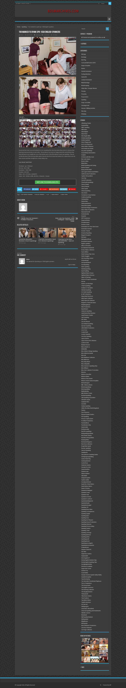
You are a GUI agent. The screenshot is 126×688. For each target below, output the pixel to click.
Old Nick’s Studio (85, 399)
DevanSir (83, 216)
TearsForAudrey (85, 579)
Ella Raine (83, 237)
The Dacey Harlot (85, 585)
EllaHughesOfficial (86, 239)
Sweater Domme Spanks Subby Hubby (91, 575)
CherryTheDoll (85, 186)
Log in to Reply (71, 264)
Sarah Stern (29, 162)
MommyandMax (85, 389)
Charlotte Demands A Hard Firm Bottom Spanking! (47, 240)
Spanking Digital (85, 513)
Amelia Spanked (85, 140)
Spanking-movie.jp (86, 532)
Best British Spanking (27, 194)
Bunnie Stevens (85, 167)
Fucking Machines (86, 74)
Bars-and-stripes (85, 159)
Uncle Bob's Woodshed (87, 608)
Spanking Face (85, 518)
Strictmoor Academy (86, 566)
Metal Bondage (85, 82)
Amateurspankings (86, 138)
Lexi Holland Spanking (87, 323)
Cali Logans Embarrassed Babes (89, 171)
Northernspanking (86, 395)
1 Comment (46, 35)
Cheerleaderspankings (87, 182)
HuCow (83, 281)
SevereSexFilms (85, 469)
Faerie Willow (84, 252)
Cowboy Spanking (86, 197)
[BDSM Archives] (63, 10)
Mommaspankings (86, 387)
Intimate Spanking (86, 290)
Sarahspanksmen (85, 461)
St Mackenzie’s (85, 547)
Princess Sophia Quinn (87, 418)
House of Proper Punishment (88, 279)
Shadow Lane (84, 471)
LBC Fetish (84, 319)
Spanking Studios (85, 528)
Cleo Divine (84, 193)
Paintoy (83, 410)
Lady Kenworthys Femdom (88, 313)
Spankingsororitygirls (87, 543)
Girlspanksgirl (85, 260)
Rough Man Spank (86, 446)
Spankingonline (85, 537)
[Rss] (99, 3)
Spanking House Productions (88, 522)
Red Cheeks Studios (86, 435)
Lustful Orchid (85, 342)
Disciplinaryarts (85, 222)
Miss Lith (83, 355)
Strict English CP (85, 558)
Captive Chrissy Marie (87, 176)
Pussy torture (84, 97)
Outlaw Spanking (85, 406)
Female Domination (86, 71)
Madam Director (85, 344)
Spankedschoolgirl (86, 505)
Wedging (83, 114)
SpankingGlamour (86, 534)
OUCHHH (83, 404)
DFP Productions (85, 218)
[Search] (109, 3)
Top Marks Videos (86, 600)
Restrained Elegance (86, 442)
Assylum (83, 155)
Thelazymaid (84, 593)
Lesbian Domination (86, 79)
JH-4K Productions (86, 294)
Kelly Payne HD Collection (88, 300)
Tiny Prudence (85, 598)
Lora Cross (84, 330)
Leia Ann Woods (85, 321)
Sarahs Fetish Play (86, 458)
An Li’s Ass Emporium (86, 144)
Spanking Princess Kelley (87, 526)
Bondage (83, 57)
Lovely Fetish (84, 332)
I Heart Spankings (86, 285)
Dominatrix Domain (86, 228)
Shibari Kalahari (85, 473)
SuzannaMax (84, 572)
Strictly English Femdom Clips (89, 560)
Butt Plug (83, 60)
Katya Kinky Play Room (87, 296)
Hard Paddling (85, 271)
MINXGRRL (84, 349)
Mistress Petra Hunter (87, 378)
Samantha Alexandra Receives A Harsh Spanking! (27, 240)
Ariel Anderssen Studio (87, 148)
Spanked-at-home (86, 496)
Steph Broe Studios (86, 553)
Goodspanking (85, 264)
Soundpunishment (86, 482)
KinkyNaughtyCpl (85, 304)
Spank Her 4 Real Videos (87, 484)
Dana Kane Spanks (86, 205)
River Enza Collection (86, 444)
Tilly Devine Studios (86, 596)
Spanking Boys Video (86, 509)
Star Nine (83, 551)
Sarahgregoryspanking (87, 456)
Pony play (83, 94)
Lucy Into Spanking (86, 336)
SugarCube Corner (86, 568)
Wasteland (84, 615)
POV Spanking (85, 416)
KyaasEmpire (84, 309)
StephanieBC (84, 556)
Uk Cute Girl (84, 604)
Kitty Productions (85, 306)
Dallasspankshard (86, 203)
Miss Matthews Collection (88, 357)
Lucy (20, 162)
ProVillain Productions (87, 420)
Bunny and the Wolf (86, 169)
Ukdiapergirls (85, 606)
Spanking (24, 27)
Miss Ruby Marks (85, 361)
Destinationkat (85, 214)
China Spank (84, 188)
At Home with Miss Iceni (87, 157)
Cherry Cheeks (85, 184)
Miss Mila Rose (85, 359)
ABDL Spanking (85, 127)
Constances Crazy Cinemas (88, 195)
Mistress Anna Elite (86, 374)
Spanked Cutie (85, 494)
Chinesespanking (85, 190)
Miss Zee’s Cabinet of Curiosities (89, 370)
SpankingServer (85, 541)
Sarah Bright (55, 194)
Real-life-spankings (86, 431)
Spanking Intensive (86, 524)
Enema (83, 68)
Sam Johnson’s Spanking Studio (89, 454)
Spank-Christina (85, 488)
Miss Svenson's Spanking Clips (89, 366)
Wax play (83, 111)
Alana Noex (84, 133)
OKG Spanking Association (88, 397)
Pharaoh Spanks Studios (87, 414)
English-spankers (39, 194)
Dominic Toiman (85, 231)
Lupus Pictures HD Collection (88, 340)
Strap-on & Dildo (85, 102)
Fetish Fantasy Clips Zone (88, 254)
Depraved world (85, 212)
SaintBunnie (84, 452)
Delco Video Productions (87, 209)
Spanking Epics (85, 515)
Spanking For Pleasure (87, 520)
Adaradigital (84, 131)
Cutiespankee (84, 199)
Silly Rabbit (84, 475)
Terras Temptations (86, 583)
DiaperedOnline (85, 220)
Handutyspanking (85, 268)
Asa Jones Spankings (86, 150)
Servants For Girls (86, 467)
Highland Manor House (87, 273)
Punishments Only (86, 425)
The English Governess (87, 587)
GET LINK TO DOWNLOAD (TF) (47, 182)
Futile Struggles (85, 256)
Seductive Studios (86, 465)
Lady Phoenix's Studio (87, 315)
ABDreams (84, 129)
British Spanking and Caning (88, 165)
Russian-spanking (86, 448)
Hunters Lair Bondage (87, 283)
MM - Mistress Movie (86, 385)
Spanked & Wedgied (86, 490)
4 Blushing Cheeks (86, 123)
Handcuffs (84, 77)
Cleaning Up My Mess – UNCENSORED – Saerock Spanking (66, 240)
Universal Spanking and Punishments (91, 610)
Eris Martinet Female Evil (87, 247)
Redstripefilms (85, 439)
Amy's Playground (86, 142)
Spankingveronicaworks (87, 545)
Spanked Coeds (85, 492)
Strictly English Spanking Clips (89, 562)
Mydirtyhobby (85, 391)
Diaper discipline (85, 65)
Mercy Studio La (85, 347)
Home (18, 27)
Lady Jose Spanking (86, 311)
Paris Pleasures (85, 412)
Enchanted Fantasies (86, 241)
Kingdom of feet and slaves (88, 302)
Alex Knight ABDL (85, 136)
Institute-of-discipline (87, 287)
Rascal (23, 162)
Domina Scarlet (85, 224)
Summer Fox (84, 570)
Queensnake (84, 427)
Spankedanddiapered (87, 501)
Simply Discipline (85, 477)
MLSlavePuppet (85, 382)
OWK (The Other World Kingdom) (90, 408)
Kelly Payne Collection (87, 298)
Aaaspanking (84, 125)
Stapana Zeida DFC (86, 549)
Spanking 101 (84, 507)
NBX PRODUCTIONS (86, 393)
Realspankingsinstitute (87, 433)
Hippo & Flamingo (86, 277)
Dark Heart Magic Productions (89, 207)
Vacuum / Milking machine (88, 108)
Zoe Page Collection (86, 629)
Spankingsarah (85, 539)
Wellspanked (84, 619)
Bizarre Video (84, 161)
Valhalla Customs (85, 612)
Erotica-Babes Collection (87, 249)
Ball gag (83, 54)
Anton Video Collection (87, 146)
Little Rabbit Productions (87, 328)
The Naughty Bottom (86, 591)
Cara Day (83, 178)
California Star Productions (88, 174)
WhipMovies (84, 621)
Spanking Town (85, 530)
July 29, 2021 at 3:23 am (70, 259)
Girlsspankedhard (86, 262)
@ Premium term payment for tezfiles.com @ (93, 37)
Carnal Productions (86, 180)
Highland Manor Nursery (87, 275)
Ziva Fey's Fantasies (86, 627)
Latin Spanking (85, 317)
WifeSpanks (84, 623)
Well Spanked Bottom (87, 617)
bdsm (21, 35)
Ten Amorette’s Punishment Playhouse (91, 581)
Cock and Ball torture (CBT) (88, 62)
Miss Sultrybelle (85, 363)
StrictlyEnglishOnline (86, 564)
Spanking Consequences (87, 511)
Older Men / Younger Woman (89, 88)
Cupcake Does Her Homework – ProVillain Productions (30, 218)
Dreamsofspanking (86, 233)
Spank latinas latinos (86, 486)
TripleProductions (86, 602)
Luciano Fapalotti (85, 334)
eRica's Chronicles (86, 245)
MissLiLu (83, 372)
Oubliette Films (85, 401)
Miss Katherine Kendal (87, 353)
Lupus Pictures (85, 338)
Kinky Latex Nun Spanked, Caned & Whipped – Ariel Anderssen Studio (64, 219)
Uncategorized (85, 105)
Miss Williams (84, 368)
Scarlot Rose (84, 463)
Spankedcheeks (85, 503)
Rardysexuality (85, 429)
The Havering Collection (87, 589)
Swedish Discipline (86, 577)
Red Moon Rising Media (87, 437)
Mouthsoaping (85, 85)
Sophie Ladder (85, 480)
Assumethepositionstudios (88, 152)
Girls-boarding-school (87, 258)
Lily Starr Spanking (86, 325)
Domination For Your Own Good (89, 226)
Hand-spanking (85, 266)
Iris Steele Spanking (86, 292)
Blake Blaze (84, 163)
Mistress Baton (85, 376)
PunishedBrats (85, 423)
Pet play (83, 91)
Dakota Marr (84, 201)
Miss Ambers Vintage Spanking (89, 351)
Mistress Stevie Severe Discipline (89, 380)
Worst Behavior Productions (88, 625)
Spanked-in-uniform (86, 499)
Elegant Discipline (86, 235)
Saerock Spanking (86, 450)
